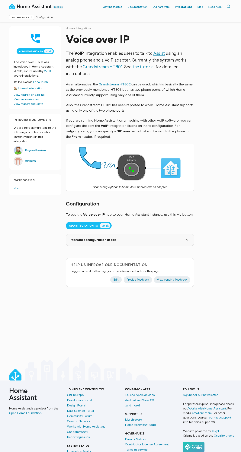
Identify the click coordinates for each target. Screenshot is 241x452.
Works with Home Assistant (86, 426)
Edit (116, 279)
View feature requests (28, 104)
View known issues (26, 99)
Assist (159, 53)
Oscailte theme (224, 435)
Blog (200, 6)
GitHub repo (75, 395)
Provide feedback (138, 279)
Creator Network (78, 421)
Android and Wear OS (139, 400)
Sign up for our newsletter (200, 395)
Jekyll (215, 431)
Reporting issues (78, 437)
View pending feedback (172, 279)
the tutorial (144, 66)
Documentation (137, 6)
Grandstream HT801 (102, 66)
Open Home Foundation (25, 413)
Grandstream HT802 (115, 84)
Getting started (112, 6)
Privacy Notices (135, 439)
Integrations (183, 6)
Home (70, 28)
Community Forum (79, 416)
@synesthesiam (35, 150)
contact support (220, 417)
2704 (47, 71)
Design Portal (76, 405)
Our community (77, 432)
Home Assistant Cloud (140, 425)
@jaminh (30, 161)
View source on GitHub (29, 95)
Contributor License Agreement (147, 444)
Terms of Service (136, 449)
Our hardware (161, 6)
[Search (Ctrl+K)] (229, 6)
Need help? (215, 6)
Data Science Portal (80, 410)
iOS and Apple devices (140, 395)
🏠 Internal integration (28, 88)
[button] (130, 163)
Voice (17, 188)
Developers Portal (79, 400)
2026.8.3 (58, 7)
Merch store (133, 419)
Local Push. (40, 82)
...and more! (132, 405)
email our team (201, 413)
